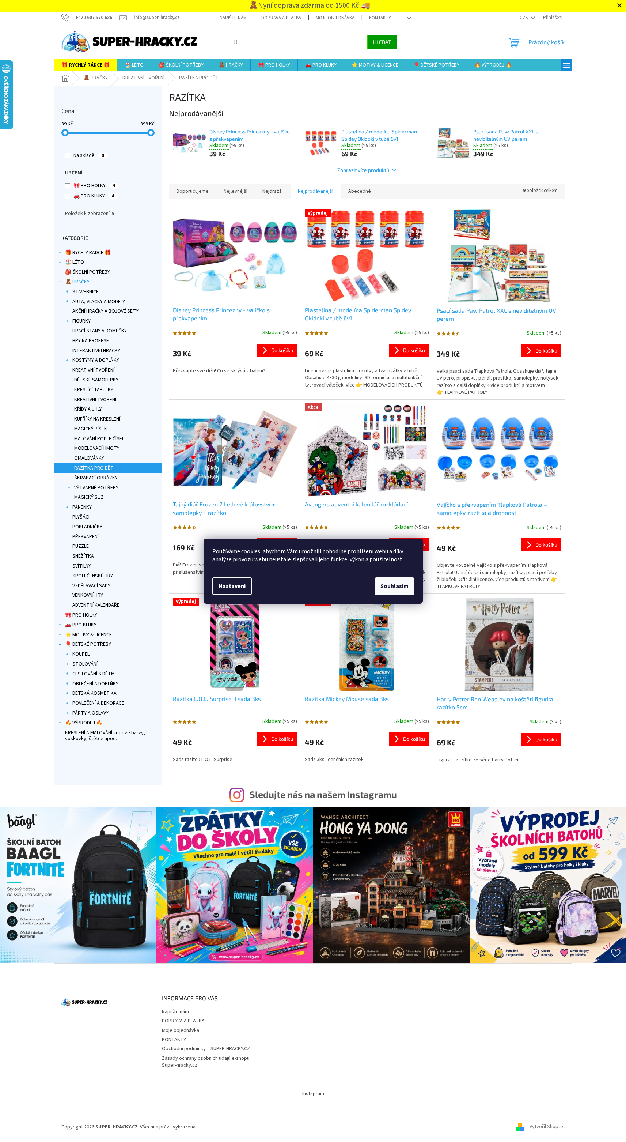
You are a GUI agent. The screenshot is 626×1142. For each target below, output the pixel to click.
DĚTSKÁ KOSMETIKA (94, 693)
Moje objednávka (335, 18)
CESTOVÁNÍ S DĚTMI (94, 674)
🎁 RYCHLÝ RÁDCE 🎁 (88, 252)
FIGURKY (81, 321)
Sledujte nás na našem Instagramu (323, 794)
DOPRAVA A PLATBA (281, 18)
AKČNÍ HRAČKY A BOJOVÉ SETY (105, 311)
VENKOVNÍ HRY (87, 595)
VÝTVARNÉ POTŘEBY (96, 487)
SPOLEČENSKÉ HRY (92, 576)
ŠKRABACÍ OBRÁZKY (96, 478)
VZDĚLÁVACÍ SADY (91, 585)
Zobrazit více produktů (363, 170)
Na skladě (88, 155)
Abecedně (359, 191)
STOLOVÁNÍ (85, 664)
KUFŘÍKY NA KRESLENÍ (97, 419)
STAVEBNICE (85, 291)
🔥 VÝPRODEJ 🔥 (83, 723)
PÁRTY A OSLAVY (90, 713)
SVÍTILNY (81, 566)
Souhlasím (394, 586)
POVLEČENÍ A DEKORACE (98, 703)
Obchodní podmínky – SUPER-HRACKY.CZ (206, 1048)
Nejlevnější (235, 191)
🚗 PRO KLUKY (93, 196)
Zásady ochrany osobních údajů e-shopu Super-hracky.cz (206, 1062)
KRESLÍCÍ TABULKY (93, 389)
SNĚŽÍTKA (83, 556)
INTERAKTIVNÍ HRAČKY (96, 350)
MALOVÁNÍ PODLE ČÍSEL (99, 438)
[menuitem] (85, 65)
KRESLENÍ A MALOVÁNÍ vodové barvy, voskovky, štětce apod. (105, 736)
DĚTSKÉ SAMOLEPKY (96, 380)
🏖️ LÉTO (74, 262)
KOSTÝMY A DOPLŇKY (95, 360)
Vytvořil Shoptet (547, 1127)
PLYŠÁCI (81, 517)
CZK (524, 17)
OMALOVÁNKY (89, 458)
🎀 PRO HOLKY (94, 185)
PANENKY (82, 507)
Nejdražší (272, 191)
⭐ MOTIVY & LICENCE (88, 634)
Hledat (382, 42)
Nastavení (232, 586)
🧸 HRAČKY (77, 282)
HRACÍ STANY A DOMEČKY (99, 331)
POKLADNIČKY (87, 527)
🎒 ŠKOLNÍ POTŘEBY (87, 272)
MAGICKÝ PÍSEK (90, 429)
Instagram (313, 1093)
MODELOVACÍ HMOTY (96, 448)
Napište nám (233, 18)
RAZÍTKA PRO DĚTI (94, 468)
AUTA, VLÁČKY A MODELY (98, 301)
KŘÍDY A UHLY (88, 409)
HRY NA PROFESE (90, 340)
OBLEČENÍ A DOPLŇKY (95, 683)
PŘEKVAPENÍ (85, 536)
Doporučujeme (193, 191)
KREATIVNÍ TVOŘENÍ (93, 370)
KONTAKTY (380, 18)
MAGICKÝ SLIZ (89, 497)
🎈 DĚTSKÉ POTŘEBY (88, 644)
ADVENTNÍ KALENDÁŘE (95, 605)
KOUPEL (81, 654)
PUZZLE (80, 546)
